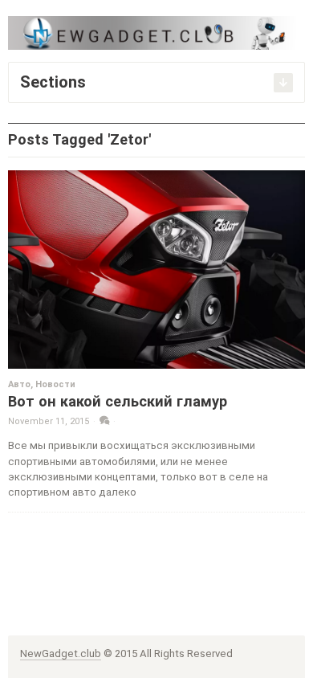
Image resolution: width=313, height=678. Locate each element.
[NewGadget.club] (156, 32)
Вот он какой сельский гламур (117, 401)
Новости (55, 384)
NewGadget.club (60, 653)
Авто (19, 384)
